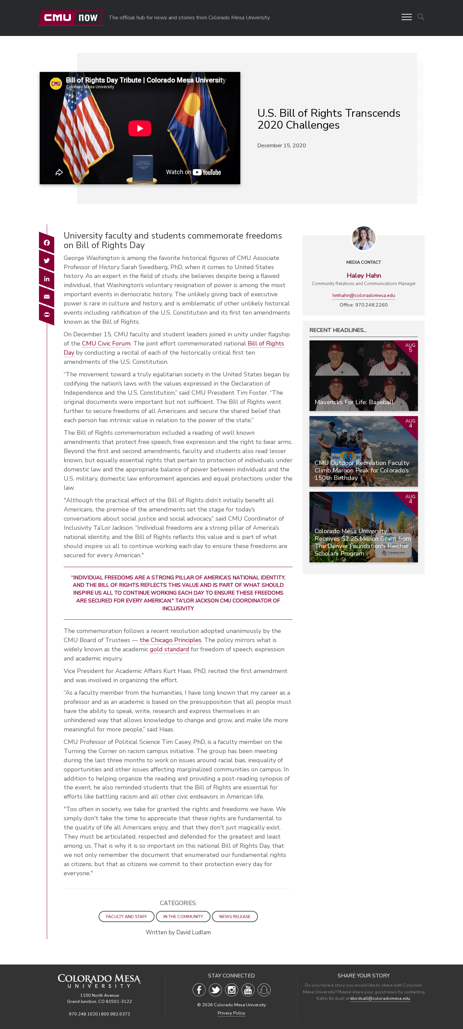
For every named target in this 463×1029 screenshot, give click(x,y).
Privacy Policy (231, 1013)
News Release (234, 916)
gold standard (169, 649)
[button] (407, 17)
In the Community (183, 916)
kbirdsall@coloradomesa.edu (380, 998)
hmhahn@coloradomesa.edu (364, 295)
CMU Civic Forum (106, 343)
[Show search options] (421, 17)
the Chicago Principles (170, 640)
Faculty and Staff (126, 916)
